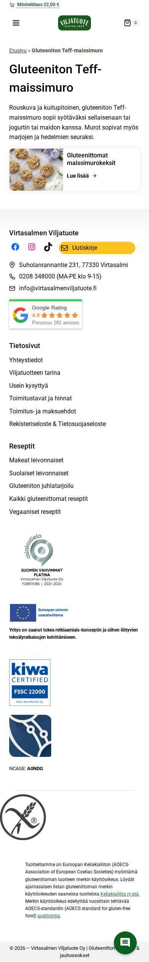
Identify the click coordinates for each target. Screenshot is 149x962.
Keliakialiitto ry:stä (119, 894)
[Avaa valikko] (16, 23)
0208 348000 (37, 276)
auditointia (48, 915)
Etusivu (18, 50)
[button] (125, 942)
